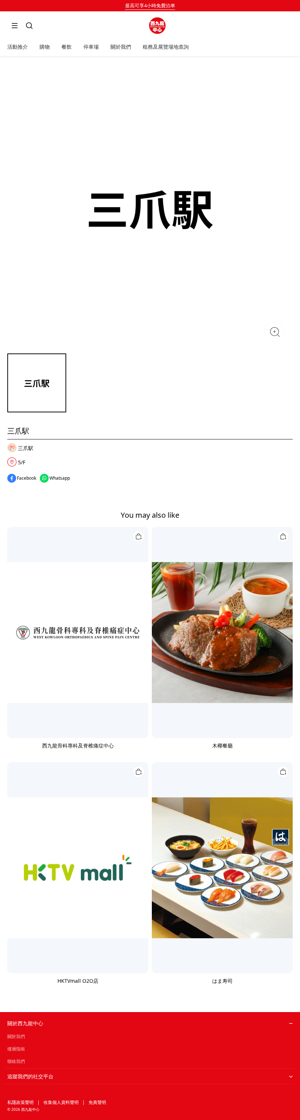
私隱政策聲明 (20, 1102)
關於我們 (16, 1036)
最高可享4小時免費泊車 (150, 5)
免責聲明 (97, 1102)
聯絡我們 (16, 1061)
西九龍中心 (30, 1109)
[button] (14, 25)
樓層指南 (16, 1049)
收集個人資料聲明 (61, 1102)
